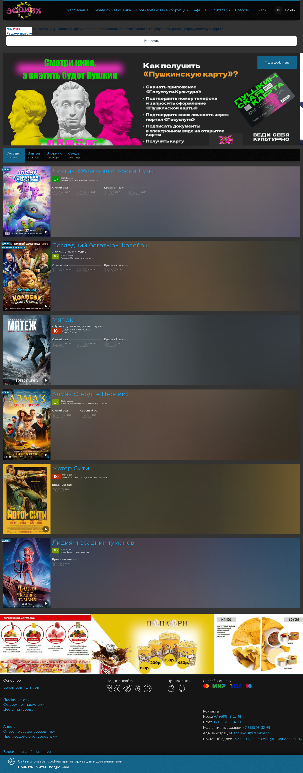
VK (113, 688)
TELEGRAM (127, 688)
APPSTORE (171, 688)
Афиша (200, 10)
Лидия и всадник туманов (93, 542)
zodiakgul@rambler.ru (252, 733)
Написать (151, 41)
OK (137, 688)
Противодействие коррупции (162, 10)
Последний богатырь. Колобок (100, 245)
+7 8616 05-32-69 (256, 728)
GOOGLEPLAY (182, 688)
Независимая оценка (112, 10)
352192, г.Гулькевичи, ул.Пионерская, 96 (261, 739)
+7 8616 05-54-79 (227, 722)
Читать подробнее (52, 767)
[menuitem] (78, 10)
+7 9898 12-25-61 (227, 716)
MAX (148, 688)
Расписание (78, 10)
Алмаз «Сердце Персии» (90, 394)
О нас (259, 10)
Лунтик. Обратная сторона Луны (103, 170)
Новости (242, 10)
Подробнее (276, 62)
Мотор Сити (70, 468)
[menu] (156, 10)
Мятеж (62, 319)
